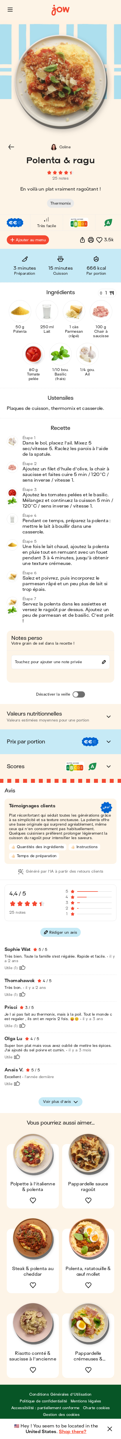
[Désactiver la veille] (79, 694)
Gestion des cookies (61, 1415)
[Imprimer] (91, 240)
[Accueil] (60, 10)
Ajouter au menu (31, 240)
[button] (10, 9)
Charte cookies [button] (96, 1408)
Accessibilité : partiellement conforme (45, 1408)
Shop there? (72, 1431)
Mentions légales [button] (86, 1401)
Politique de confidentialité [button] (43, 1401)
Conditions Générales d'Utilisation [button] (60, 1394)
